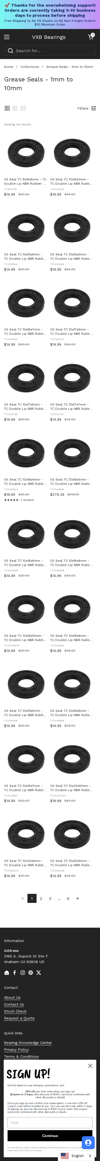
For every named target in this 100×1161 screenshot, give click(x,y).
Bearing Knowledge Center (28, 1042)
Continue (50, 1136)
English (77, 1156)
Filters (83, 108)
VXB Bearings (49, 37)
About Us (12, 997)
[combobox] (50, 50)
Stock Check (15, 1011)
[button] (90, 37)
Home (8, 67)
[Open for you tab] (88, 1142)
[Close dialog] (90, 1066)
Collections (30, 67)
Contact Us (14, 1004)
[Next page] (77, 898)
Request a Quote (19, 1018)
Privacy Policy (16, 1049)
